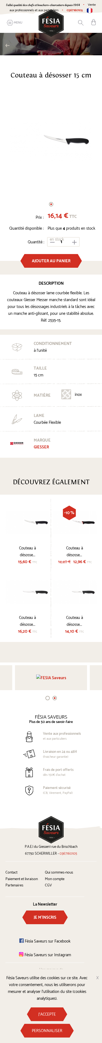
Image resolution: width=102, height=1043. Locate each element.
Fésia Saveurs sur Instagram (47, 955)
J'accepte (47, 1014)
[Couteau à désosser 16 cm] (27, 592)
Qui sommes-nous (59, 872)
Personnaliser (47, 1030)
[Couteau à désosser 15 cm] (51, 140)
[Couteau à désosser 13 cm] (74, 522)
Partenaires (14, 885)
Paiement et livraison (21, 879)
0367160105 (75, 10)
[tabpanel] (51, 140)
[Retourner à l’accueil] (51, 22)
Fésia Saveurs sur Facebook (47, 941)
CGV (48, 885)
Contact (11, 872)
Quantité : (36, 242)
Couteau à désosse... (27, 551)
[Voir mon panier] (93, 22)
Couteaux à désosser (46, 45)
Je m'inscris (45, 917)
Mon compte (54, 879)
